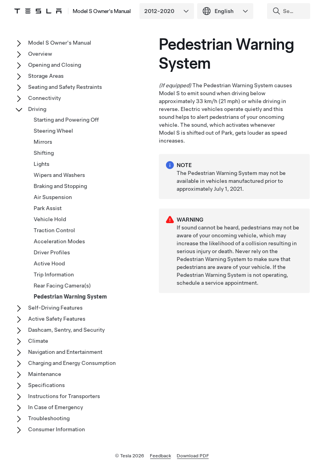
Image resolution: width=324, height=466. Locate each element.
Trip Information (54, 274)
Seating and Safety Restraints (65, 87)
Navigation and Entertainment (65, 352)
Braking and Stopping (60, 186)
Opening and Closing (54, 65)
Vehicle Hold (50, 219)
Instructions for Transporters (64, 396)
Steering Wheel (53, 131)
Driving (37, 109)
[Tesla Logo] (38, 11)
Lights (41, 164)
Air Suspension (53, 197)
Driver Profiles (52, 252)
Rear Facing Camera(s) (62, 285)
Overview (40, 54)
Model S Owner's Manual (102, 11)
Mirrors (43, 142)
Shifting (44, 153)
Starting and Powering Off (66, 119)
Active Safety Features (56, 319)
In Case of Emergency (55, 407)
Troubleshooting (49, 418)
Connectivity (44, 98)
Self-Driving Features (55, 307)
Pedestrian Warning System (70, 296)
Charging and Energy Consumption (72, 363)
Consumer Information (56, 429)
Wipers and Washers (59, 175)
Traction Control (54, 230)
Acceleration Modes (59, 241)
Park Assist (48, 208)
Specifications (46, 385)
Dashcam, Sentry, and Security (66, 330)
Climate (38, 341)
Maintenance (44, 374)
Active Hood (49, 263)
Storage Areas (46, 76)
